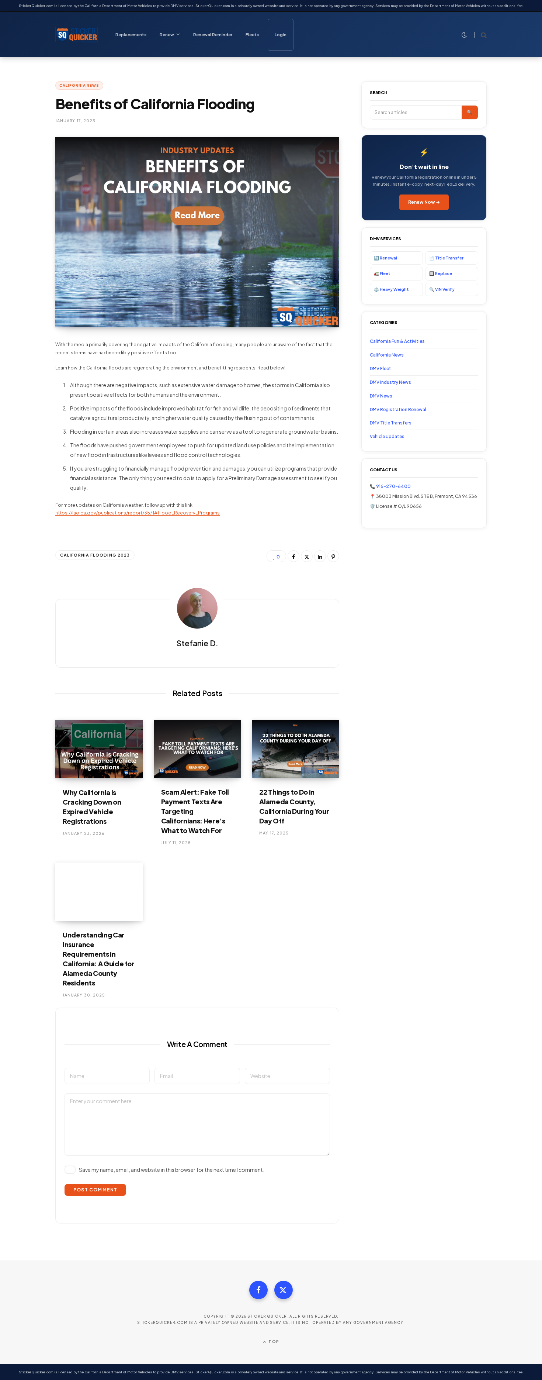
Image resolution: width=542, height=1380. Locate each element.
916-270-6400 (393, 486)
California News (79, 85)
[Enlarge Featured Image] (197, 232)
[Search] (481, 35)
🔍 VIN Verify (442, 289)
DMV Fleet (380, 368)
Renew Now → (424, 202)
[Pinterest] (333, 556)
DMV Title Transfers (390, 423)
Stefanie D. (197, 643)
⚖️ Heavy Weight (391, 289)
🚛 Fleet (382, 273)
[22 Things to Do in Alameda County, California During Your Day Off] (295, 749)
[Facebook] (293, 556)
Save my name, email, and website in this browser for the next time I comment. (171, 1169)
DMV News (381, 396)
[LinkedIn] (320, 556)
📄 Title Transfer (446, 257)
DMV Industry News (390, 382)
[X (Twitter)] (283, 1290)
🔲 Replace (440, 273)
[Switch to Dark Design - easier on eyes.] (464, 35)
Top (273, 1341)
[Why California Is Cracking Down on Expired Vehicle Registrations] (99, 749)
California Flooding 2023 (95, 555)
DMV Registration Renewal (398, 409)
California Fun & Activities (397, 341)
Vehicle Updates (387, 436)
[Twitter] (307, 556)
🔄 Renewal (385, 257)
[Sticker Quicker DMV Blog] (76, 34)
